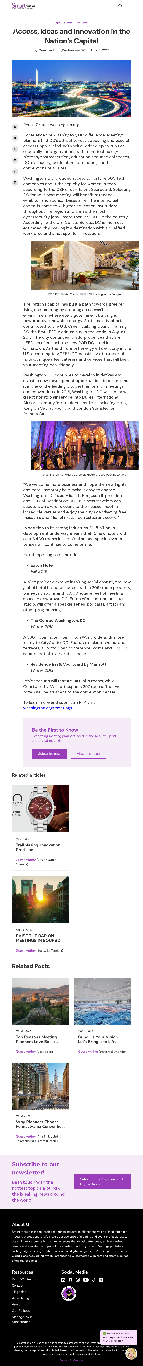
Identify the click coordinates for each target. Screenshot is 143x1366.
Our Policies (21, 1310)
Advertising (20, 1298)
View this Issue (88, 753)
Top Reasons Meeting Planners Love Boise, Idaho (36, 1041)
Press (16, 1304)
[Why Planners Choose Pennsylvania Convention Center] (40, 1086)
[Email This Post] (15, 160)
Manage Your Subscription (22, 1319)
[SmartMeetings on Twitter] (15, 138)
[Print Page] (15, 182)
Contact (17, 1285)
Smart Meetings (23, 6)
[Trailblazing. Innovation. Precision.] (40, 808)
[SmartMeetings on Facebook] (15, 127)
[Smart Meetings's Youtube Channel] (86, 1279)
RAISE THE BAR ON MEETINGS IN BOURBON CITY (39, 940)
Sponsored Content (72, 22)
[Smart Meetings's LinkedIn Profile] (63, 1279)
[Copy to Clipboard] (15, 171)
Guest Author (49, 50)
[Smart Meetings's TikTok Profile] (93, 1279)
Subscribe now (49, 753)
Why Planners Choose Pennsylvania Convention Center (40, 1126)
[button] (131, 1354)
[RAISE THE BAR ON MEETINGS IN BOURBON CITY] (40, 899)
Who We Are (22, 1279)
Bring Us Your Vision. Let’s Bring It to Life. (98, 1039)
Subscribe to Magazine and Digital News (101, 1181)
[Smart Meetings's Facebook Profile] (71, 1279)
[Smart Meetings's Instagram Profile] (78, 1279)
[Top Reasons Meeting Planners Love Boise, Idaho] (40, 1001)
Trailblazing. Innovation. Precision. (38, 847)
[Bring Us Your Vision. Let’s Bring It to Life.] (102, 1001)
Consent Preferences (72, 1360)
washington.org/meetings (47, 708)
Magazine (19, 1292)
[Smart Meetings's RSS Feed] (100, 1279)
